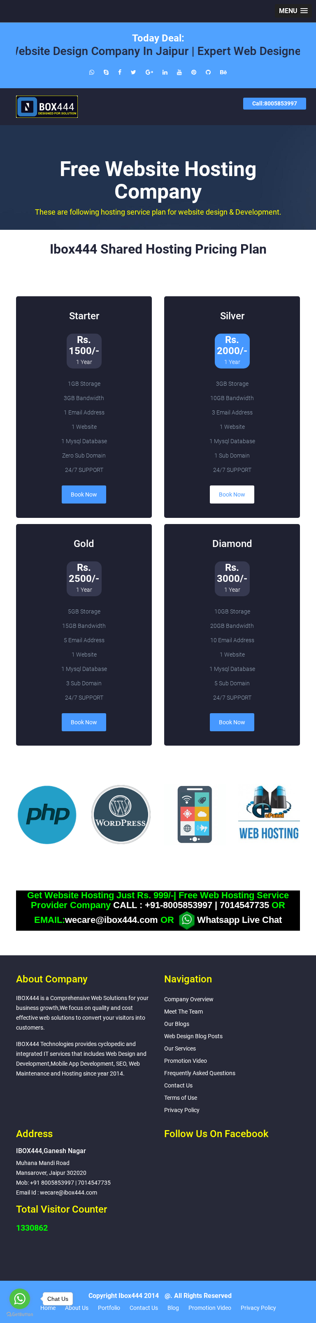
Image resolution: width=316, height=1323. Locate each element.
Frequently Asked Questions (199, 1073)
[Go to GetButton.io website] (20, 1314)
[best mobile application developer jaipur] (179, 72)
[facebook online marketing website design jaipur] (119, 72)
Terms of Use (180, 1097)
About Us (76, 1308)
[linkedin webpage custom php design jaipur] (165, 72)
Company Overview (189, 999)
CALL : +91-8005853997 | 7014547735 (191, 905)
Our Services (180, 1048)
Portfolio (109, 1308)
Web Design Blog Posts (193, 1036)
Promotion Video (185, 1060)
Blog (173, 1308)
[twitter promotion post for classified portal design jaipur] (133, 72)
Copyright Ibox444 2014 (123, 1296)
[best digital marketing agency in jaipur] (223, 72)
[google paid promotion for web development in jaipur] (149, 72)
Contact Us (178, 1085)
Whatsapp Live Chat (239, 920)
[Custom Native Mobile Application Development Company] (195, 814)
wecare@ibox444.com (111, 920)
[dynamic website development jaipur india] (193, 72)
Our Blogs (176, 1024)
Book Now (84, 494)
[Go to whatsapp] (19, 1299)
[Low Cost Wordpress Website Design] (121, 814)
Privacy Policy (182, 1110)
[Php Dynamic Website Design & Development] (47, 814)
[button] (293, 11)
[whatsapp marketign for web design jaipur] (91, 72)
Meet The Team (183, 1011)
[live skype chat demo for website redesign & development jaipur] (106, 72)
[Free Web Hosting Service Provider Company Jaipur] (269, 814)
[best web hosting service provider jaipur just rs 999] (208, 72)
